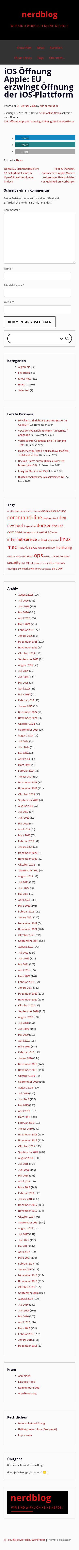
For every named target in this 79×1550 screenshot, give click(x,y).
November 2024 (27, 718)
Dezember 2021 (27, 923)
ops (38, 555)
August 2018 (25, 1158)
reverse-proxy (61, 556)
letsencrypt (53, 539)
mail (40, 547)
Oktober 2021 (26, 935)
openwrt (28, 556)
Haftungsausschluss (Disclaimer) (37, 1429)
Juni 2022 (23, 888)
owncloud (48, 556)
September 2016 (28, 1293)
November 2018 (27, 1140)
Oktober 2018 (26, 1146)
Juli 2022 (23, 882)
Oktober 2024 (26, 724)
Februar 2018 (26, 1193)
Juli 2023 (23, 812)
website (26, 568)
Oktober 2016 (26, 1287)
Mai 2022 (23, 894)
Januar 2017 (25, 1269)
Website (9, 302)
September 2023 (28, 800)
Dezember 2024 (27, 712)
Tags (40, 58)
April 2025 (24, 688)
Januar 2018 (25, 1199)
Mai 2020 (23, 1035)
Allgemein (24, 367)
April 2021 (24, 970)
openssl (19, 556)
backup (38, 510)
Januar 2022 (25, 917)
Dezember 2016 (27, 1275)
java (44, 539)
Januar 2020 (25, 1058)
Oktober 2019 (26, 1076)
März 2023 (24, 835)
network (11, 556)
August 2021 (25, 946)
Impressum (25, 1435)
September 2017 (28, 1222)
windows (35, 568)
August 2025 (25, 665)
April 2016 (24, 1322)
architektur (28, 511)
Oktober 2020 (26, 1005)
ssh (28, 563)
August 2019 (25, 1087)
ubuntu (54, 562)
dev (62, 517)
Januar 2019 (25, 1128)
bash (45, 511)
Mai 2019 (23, 1105)
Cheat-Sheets (23, 58)
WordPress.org (27, 1393)
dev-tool (15, 525)
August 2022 (25, 876)
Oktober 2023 (26, 794)
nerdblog (40, 14)
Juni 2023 (23, 817)
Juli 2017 (23, 1234)
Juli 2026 (23, 600)
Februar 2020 (26, 1052)
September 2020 (28, 1011)
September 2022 (28, 870)
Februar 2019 (26, 1123)
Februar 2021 (26, 982)
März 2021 (24, 976)
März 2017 (24, 1257)
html (54, 532)
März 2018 (24, 1187)
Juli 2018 (23, 1164)
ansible (10, 511)
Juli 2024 (23, 741)
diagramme (29, 526)
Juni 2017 (23, 1240)
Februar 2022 (26, 911)
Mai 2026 (23, 612)
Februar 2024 (26, 770)
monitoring (64, 547)
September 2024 (28, 729)
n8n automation (49, 106)
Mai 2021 (23, 964)
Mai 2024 (23, 753)
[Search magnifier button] (67, 338)
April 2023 (24, 829)
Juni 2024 (23, 747)
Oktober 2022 (26, 864)
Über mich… (57, 58)
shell (23, 563)
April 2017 (24, 1252)
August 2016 (25, 1299)
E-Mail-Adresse (14, 285)
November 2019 (27, 1070)
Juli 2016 (23, 1304)
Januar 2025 (25, 706)
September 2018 (28, 1152)
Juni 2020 (23, 1029)
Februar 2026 (26, 630)
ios (38, 539)
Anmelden (24, 1376)
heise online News (50, 113)
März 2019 (24, 1117)
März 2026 (24, 624)
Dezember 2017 (27, 1205)
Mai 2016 (23, 1316)
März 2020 (24, 1046)
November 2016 (27, 1281)
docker (44, 525)
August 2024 (25, 735)
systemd (37, 563)
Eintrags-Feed (26, 1381)
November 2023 (27, 788)
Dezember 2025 (27, 641)
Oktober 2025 (26, 653)
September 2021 (28, 941)
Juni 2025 (23, 677)
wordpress (46, 569)
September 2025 (28, 659)
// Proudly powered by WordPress (25, 1540)
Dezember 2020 (27, 993)
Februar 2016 (26, 1334)
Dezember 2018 (27, 1134)
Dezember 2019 (27, 1064)
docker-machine (32, 532)
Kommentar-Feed (29, 1387)
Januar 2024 (25, 776)
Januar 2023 (25, 847)
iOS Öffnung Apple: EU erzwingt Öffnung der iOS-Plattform (39, 121)
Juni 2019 (23, 1099)
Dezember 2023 (27, 782)
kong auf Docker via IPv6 (33, 471)
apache (18, 510)
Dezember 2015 (27, 1345)
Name (8, 269)
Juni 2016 (23, 1310)
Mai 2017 (23, 1246)
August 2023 (25, 806)
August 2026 (25, 594)
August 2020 (25, 1017)
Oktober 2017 (26, 1216)
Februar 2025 (26, 700)
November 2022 (27, 858)
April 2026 (24, 618)
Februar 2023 (26, 841)
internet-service (22, 539)
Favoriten (56, 48)
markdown (49, 548)
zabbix (57, 568)
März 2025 (24, 694)
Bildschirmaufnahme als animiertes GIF (41, 477)
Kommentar (12, 210)
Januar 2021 (25, 988)
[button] (22, 138)
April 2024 (24, 759)
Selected (23, 390)
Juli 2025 (23, 671)
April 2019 (24, 1111)
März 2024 (24, 765)
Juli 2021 (23, 952)
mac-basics (27, 547)
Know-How (24, 48)
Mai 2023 (23, 823)
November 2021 (27, 929)
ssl (31, 562)
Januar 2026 (25, 636)
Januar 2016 (25, 1340)
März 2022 (24, 905)
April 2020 (24, 1040)
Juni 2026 (23, 606)
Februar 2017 (26, 1263)
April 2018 (24, 1181)
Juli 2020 (23, 1023)
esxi (44, 532)
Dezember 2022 (27, 853)
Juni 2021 (23, 958)
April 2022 (24, 900)
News (40, 48)
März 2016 (24, 1328)
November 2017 (27, 1211)
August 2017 (25, 1228)
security (13, 562)
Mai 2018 (23, 1175)
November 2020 (27, 999)
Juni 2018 (23, 1169)
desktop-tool (50, 518)
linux (65, 539)
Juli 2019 (23, 1093)
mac (12, 547)
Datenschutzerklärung (31, 1423)
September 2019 (28, 1081)
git (50, 532)
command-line (24, 517)
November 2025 (27, 647)
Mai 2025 (23, 682)
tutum (45, 563)
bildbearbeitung (57, 511)
